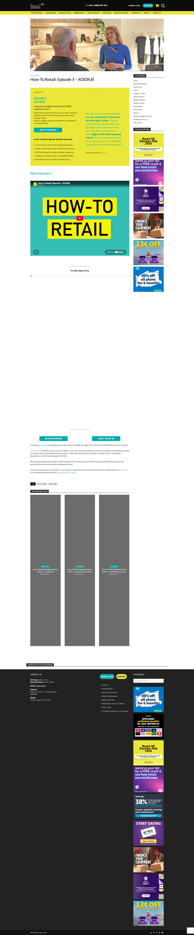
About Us (157, 13)
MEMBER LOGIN (107, 677)
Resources (107, 13)
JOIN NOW (148, 5)
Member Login (134, 5)
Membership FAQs (108, 700)
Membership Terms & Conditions (113, 704)
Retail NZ (43, 445)
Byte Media (43, 932)
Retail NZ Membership (109, 696)
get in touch (123, 470)
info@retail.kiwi (41, 686)
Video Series (35, 75)
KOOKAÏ (103, 153)
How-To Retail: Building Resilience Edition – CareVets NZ (45, 570)
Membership (78, 13)
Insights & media (121, 13)
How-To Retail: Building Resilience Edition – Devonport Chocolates (79, 570)
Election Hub (36, 13)
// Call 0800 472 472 (96, 5)
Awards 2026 (51, 13)
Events (146, 13)
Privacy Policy (106, 707)
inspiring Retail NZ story (66, 472)
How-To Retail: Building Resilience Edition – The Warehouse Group (114, 570)
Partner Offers (65, 13)
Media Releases (107, 689)
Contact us (105, 685)
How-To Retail (35, 451)
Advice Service (93, 13)
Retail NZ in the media (109, 692)
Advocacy (136, 13)
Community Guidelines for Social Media (115, 711)
